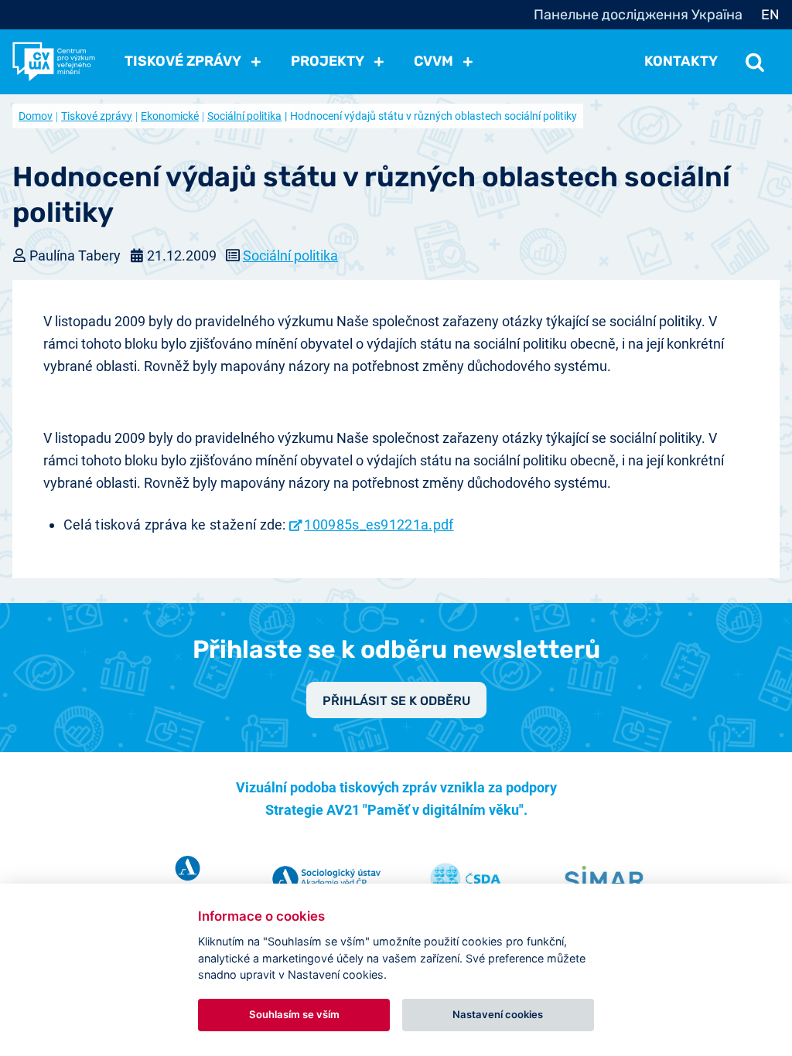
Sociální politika (244, 116)
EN (770, 14)
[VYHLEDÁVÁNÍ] (755, 61)
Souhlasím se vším (294, 1014)
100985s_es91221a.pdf (378, 524)
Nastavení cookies (497, 1014)
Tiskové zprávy (96, 116)
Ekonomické (170, 116)
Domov (36, 116)
